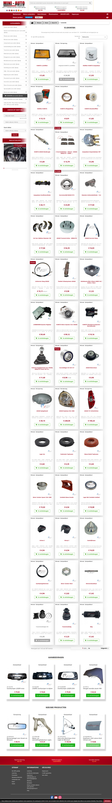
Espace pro (45, 771)
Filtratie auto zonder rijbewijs (10, 36)
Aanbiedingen (56, 657)
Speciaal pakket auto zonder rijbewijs (12, 88)
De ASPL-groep (16, 771)
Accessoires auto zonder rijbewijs (11, 81)
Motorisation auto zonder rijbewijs (11, 64)
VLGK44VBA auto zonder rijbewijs (14, 95)
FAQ (28, 790)
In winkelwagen (17, 695)
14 (89, 648)
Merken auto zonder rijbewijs (10, 92)
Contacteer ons (16, 779)
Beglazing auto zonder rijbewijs (11, 74)
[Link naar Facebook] (52, 797)
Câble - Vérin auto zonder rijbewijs (11, 71)
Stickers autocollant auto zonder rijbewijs (13, 99)
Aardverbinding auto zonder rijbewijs (12, 46)
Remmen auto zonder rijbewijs (11, 39)
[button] (17, 14)
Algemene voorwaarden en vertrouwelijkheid (32, 776)
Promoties (14, 775)
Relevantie (94, 37)
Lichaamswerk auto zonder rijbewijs (12, 43)
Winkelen (29, 783)
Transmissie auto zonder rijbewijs (11, 50)
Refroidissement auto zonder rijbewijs (12, 60)
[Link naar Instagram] (60, 797)
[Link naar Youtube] (56, 797)
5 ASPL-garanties (46, 773)
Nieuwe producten (56, 707)
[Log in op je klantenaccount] (107, 14)
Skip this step (22, 118)
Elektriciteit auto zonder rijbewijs (11, 53)
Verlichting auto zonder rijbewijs (11, 67)
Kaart (13, 781)
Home (13, 783)
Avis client (45, 775)
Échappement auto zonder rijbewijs (12, 57)
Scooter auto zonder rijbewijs (10, 27)
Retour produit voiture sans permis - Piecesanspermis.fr (33, 786)
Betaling (29, 781)
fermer (108, 801)
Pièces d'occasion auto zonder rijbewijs (13, 85)
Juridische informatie (33, 773)
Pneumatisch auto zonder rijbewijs (11, 78)
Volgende (105, 648)
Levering (14, 773)
